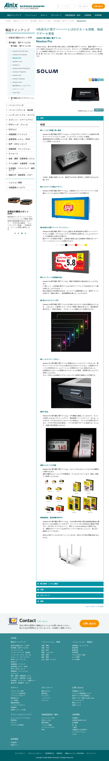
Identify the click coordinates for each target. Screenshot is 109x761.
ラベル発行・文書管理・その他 (22, 164)
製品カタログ (45, 691)
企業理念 (75, 718)
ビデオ (74, 734)
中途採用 (14, 742)
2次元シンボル (46, 720)
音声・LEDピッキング (18, 144)
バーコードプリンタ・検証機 (21, 110)
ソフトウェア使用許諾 (18, 693)
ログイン (85, 6)
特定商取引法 (49, 753)
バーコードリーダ (16, 105)
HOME (13, 638)
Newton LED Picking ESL (21, 68)
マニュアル (45, 695)
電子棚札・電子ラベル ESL (20, 43)
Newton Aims (17, 82)
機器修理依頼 (15, 702)
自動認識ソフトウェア (18, 134)
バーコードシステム (48, 727)
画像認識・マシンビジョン (20, 149)
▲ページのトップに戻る (95, 606)
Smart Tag (16, 92)
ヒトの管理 (75, 657)
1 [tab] (15, 233)
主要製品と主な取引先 (79, 729)
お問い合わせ (98, 6)
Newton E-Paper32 (19, 72)
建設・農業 (45, 657)
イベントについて (78, 700)
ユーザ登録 (14, 700)
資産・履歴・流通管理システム (22, 159)
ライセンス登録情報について (81, 693)
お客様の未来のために (79, 720)
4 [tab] (25, 233)
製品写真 (44, 693)
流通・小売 (45, 648)
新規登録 (14, 720)
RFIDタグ (13, 130)
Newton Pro (17, 58)
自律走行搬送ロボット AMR (20, 38)
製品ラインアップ (14, 15)
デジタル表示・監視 (78, 655)
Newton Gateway (19, 79)
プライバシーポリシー (35, 753)
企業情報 (87, 15)
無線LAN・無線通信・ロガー (21, 175)
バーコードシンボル (48, 718)
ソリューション (31, 15)
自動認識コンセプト (17, 188)
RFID (43, 729)
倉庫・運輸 (45, 645)
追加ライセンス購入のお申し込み (83, 698)
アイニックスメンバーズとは (20, 718)
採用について (76, 705)
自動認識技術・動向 (73, 15)
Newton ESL (17, 75)
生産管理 (75, 652)
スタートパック (18, 89)
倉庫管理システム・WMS (19, 139)
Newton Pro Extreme (20, 54)
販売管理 (75, 650)
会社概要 (75, 722)
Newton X (16, 65)
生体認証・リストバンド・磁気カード (22, 169)
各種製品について (78, 691)
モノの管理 (75, 659)
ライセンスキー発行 (17, 691)
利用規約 (14, 707)
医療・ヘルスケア (47, 652)
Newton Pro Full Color (20, 51)
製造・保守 (45, 650)
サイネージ (13, 154)
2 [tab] (18, 233)
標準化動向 (45, 722)
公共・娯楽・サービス (48, 659)
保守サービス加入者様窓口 (81, 695)
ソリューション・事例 (50, 642)
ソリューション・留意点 (82, 642)
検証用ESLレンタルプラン (22, 85)
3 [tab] (22, 233)
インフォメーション (78, 732)
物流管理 (75, 648)
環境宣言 (59, 753)
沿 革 (74, 725)
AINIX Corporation (53, 757)
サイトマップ (91, 753)
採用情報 (98, 15)
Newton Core (17, 61)
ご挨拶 (74, 727)
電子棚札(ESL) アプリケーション (22, 99)
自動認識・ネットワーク (80, 645)
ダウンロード (56, 15)
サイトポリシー (20, 753)
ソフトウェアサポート (18, 695)
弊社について (76, 702)
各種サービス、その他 (18, 709)
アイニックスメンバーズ (21, 715)
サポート (44, 15)
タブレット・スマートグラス (21, 120)
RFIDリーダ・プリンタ (18, 125)
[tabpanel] (20, 212)
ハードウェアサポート (18, 705)
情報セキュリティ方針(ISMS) (74, 753)
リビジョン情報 (15, 183)
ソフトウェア (45, 698)
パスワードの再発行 (17, 725)
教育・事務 (45, 655)
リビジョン (45, 700)
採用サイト (14, 745)
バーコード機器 (46, 725)
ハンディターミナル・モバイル (22, 115)
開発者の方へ (15, 698)
